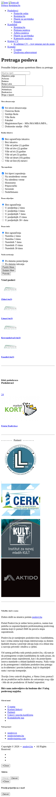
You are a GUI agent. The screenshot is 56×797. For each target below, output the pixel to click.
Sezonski (9, 189)
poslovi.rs (12, 733)
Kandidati (12, 24)
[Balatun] (13, 81)
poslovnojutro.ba (15, 735)
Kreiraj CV (13, 41)
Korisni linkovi (14, 709)
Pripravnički (11, 186)
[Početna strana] (4, 2)
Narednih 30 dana (14, 248)
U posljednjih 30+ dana (16, 220)
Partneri (11, 712)
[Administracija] (22, 87)
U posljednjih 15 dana (16, 217)
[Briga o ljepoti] (22, 95)
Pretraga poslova (22, 30)
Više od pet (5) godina (16, 154)
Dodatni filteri (8, 270)
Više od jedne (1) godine (17, 145)
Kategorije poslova (23, 38)
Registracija (14, 5)
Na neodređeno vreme (16, 176)
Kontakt (11, 46)
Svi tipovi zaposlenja (15, 173)
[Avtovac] (13, 78)
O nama (17, 49)
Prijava (4, 5)
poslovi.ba (37, 617)
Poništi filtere (8, 267)
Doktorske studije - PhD (17, 126)
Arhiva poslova (21, 33)
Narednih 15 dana (14, 245)
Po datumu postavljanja (16, 261)
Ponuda (17, 21)
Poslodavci (12, 10)
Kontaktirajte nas (15, 717)
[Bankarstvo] (22, 92)
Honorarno (10, 182)
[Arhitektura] (22, 89)
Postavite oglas (21, 13)
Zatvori (14, 778)
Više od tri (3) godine (15, 151)
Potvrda (5, 274)
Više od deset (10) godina (17, 157)
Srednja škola (11, 114)
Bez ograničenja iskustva (17, 139)
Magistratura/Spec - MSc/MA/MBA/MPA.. (26, 123)
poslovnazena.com (16, 738)
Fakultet (9, 120)
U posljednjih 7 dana (15, 214)
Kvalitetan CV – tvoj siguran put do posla (34, 44)
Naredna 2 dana (13, 236)
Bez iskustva (11, 142)
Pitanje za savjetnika (24, 19)
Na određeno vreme (14, 179)
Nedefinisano (11, 192)
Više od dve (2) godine (16, 148)
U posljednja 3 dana (15, 211)
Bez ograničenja (13, 204)
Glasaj (5, 778)
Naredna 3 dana (13, 239)
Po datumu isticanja (14, 264)
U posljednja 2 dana (15, 207)
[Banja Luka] (13, 84)
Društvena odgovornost (25, 52)
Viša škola (10, 117)
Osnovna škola (12, 111)
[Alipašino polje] (13, 76)
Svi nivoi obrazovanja (15, 108)
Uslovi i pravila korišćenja (20, 715)
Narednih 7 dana (13, 242)
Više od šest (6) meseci (16, 160)
